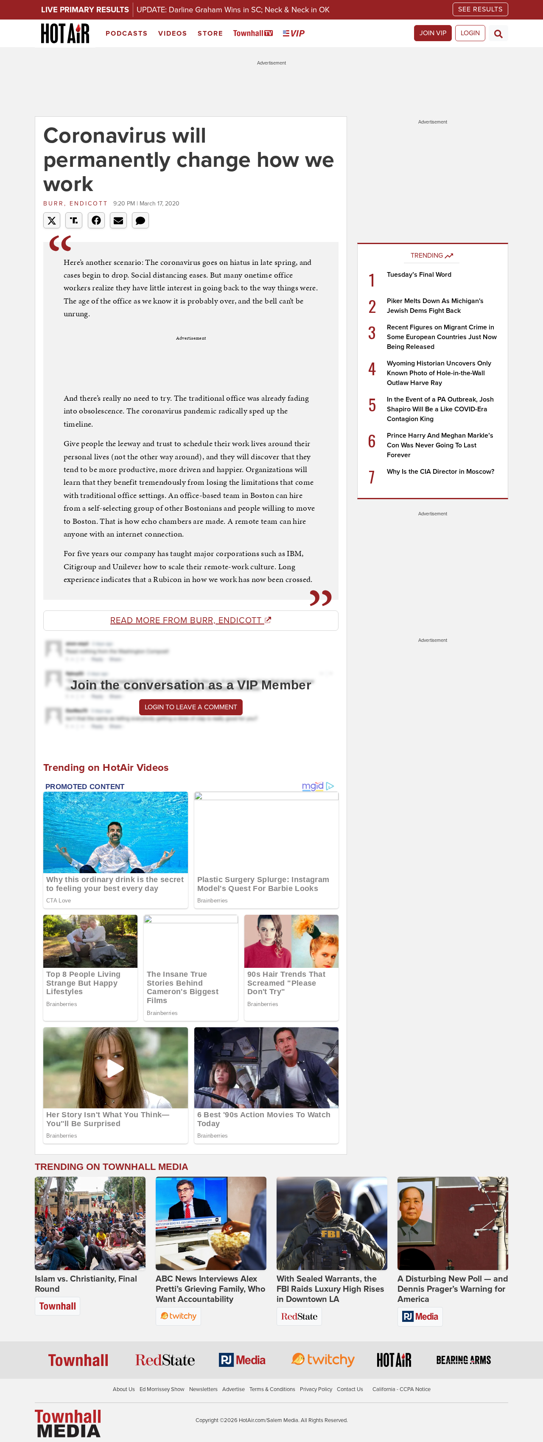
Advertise (233, 1389)
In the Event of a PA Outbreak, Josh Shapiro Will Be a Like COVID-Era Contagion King (440, 409)
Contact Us (350, 1389)
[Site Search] (498, 33)
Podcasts (127, 33)
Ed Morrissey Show (162, 1389)
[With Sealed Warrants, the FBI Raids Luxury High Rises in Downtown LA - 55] (332, 1223)
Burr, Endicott (77, 203)
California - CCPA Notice (401, 1389)
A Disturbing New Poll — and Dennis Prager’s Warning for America (452, 1289)
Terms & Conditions (272, 1389)
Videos (173, 33)
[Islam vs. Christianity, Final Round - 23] (90, 1223)
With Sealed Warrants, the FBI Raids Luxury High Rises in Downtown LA (330, 1289)
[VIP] (295, 33)
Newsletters (203, 1389)
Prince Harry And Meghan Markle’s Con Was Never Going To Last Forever (440, 445)
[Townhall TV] (255, 33)
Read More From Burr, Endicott (187, 621)
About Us (124, 1389)
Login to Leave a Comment (191, 707)
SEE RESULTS (480, 9)
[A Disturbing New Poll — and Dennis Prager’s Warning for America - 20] (452, 1223)
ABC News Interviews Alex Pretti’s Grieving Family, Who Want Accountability (210, 1289)
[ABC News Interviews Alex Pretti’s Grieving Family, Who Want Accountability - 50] (211, 1223)
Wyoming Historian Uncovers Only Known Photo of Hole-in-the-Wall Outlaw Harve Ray (439, 373)
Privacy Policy (316, 1389)
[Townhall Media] (68, 1423)
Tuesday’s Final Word (419, 274)
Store (210, 33)
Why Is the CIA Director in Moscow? (440, 471)
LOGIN (470, 33)
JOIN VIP (433, 33)
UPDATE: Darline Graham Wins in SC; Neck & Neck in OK (233, 9)
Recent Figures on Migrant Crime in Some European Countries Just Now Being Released (442, 337)
